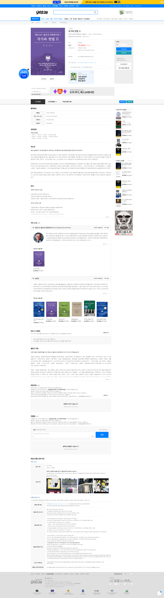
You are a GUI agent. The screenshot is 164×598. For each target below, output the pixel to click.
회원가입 (115, 5)
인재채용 (38, 574)
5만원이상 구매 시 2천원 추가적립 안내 (94, 50)
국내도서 (38, 22)
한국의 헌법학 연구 (89, 319)
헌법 (46, 138)
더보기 (129, 110)
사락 (71, 19)
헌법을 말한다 (74, 319)
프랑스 (81, 77)
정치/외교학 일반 (52, 134)
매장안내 (60, 19)
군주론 (123, 121)
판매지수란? (89, 36)
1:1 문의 (66, 504)
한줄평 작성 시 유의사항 (107, 429)
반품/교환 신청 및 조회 (58, 504)
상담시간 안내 (129, 584)
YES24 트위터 (119, 574)
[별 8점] (43, 429)
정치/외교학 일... (63, 22)
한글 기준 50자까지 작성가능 (41, 433)
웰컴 (33, 22)
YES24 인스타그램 (121, 574)
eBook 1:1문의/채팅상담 (125, 581)
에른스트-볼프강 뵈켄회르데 (74, 34)
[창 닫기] (92, 72)
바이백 (55, 19)
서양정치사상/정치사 (53, 136)
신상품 (47, 19)
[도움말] (74, 48)
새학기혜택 (99, 19)
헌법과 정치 (62, 319)
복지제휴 (82, 574)
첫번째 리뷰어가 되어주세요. (74, 36)
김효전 (84, 34)
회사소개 (33, 574)
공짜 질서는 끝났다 (126, 148)
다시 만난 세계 (125, 139)
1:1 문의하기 (113, 584)
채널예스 (66, 19)
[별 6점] (41, 429)
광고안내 (72, 574)
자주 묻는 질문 (121, 584)
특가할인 (120, 19)
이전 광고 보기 (131, 15)
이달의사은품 (114, 19)
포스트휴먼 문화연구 (127, 172)
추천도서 (125, 19)
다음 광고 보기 (132, 15)
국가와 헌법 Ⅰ (37, 268)
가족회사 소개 (128, 574)
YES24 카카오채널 (115, 574)
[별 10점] (45, 429)
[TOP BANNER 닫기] (162, 2)
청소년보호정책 (58, 574)
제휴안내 (77, 574)
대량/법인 (131, 19)
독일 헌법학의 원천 (101, 319)
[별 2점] (37, 429)
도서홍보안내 (66, 574)
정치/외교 (54, 22)
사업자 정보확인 (77, 583)
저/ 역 (77, 34)
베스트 (42, 19)
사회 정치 (46, 22)
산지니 (90, 34)
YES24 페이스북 (117, 574)
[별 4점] (39, 429)
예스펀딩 (75, 19)
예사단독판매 (106, 19)
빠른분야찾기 (35, 18)
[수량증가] (127, 45)
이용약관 (43, 574)
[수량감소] (120, 45)
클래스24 (80, 19)
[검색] (95, 12)
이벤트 (51, 19)
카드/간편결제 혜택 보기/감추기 (94, 56)
